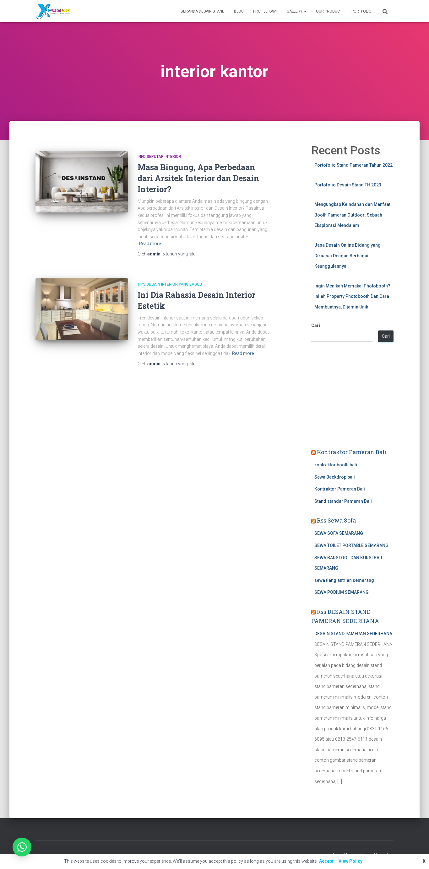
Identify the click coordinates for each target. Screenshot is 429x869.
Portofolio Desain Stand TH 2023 (347, 184)
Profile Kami (265, 11)
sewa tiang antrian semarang (344, 580)
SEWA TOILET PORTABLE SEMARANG (351, 545)
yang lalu (179, 253)
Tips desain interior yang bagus (170, 284)
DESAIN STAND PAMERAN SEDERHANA (353, 633)
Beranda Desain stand (203, 11)
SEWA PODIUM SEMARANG (341, 592)
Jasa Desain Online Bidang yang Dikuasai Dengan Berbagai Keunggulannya (347, 256)
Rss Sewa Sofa (336, 520)
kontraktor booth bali (335, 464)
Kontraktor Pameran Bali (352, 452)
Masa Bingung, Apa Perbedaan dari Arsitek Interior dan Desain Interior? (198, 178)
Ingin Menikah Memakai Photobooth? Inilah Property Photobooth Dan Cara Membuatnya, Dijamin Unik (352, 296)
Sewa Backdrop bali (334, 477)
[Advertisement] (352, 396)
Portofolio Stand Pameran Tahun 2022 (353, 165)
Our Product (329, 11)
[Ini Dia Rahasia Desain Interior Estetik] (81, 309)
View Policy (350, 861)
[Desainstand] (52, 11)
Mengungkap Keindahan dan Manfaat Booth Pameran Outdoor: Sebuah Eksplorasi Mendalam (352, 215)
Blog (239, 11)
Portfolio (361, 11)
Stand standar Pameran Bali (343, 501)
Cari (315, 325)
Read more (150, 243)
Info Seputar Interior (159, 156)
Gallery (295, 11)
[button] (22, 847)
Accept (326, 861)
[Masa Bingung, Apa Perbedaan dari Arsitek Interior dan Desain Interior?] (81, 181)
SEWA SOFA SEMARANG (338, 533)
